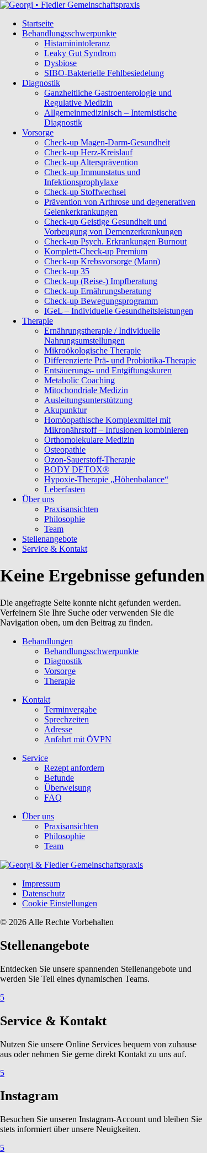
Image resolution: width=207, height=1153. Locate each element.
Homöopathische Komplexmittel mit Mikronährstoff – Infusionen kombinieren (116, 424)
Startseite (38, 23)
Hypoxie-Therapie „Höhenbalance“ (106, 479)
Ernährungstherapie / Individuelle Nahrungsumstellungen (102, 335)
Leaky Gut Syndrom (80, 53)
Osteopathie (65, 449)
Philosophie (64, 519)
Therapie (37, 320)
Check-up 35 (66, 271)
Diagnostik (41, 83)
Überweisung (67, 787)
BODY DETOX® (76, 469)
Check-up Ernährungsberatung (97, 291)
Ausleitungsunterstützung (88, 400)
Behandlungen (47, 641)
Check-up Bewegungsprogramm (101, 301)
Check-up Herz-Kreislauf (88, 152)
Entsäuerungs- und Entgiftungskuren (108, 370)
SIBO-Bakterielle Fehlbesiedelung (104, 73)
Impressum (41, 883)
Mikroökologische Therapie (92, 350)
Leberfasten (64, 489)
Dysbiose (60, 63)
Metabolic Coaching (79, 380)
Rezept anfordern (74, 768)
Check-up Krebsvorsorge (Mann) (102, 261)
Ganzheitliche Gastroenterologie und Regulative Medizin (108, 97)
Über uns (38, 499)
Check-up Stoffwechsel (85, 192)
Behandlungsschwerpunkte (69, 33)
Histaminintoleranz (77, 43)
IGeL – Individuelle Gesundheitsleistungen (118, 311)
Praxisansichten (71, 509)
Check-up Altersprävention (91, 162)
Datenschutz (43, 893)
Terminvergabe (70, 709)
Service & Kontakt (54, 548)
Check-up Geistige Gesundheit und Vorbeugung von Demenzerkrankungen (113, 226)
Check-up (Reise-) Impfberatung (100, 281)
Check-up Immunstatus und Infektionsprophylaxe (92, 177)
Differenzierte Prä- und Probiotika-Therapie (120, 360)
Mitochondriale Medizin (86, 390)
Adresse (58, 729)
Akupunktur (65, 410)
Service (35, 758)
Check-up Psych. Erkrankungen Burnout (115, 241)
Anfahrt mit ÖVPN (78, 739)
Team (53, 529)
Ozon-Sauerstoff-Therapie (89, 459)
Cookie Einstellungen (59, 903)
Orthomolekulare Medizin (89, 439)
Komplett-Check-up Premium (95, 251)
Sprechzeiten (66, 719)
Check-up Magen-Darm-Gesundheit (107, 142)
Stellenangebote (49, 538)
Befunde (59, 777)
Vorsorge (38, 132)
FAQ (53, 797)
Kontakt (36, 699)
